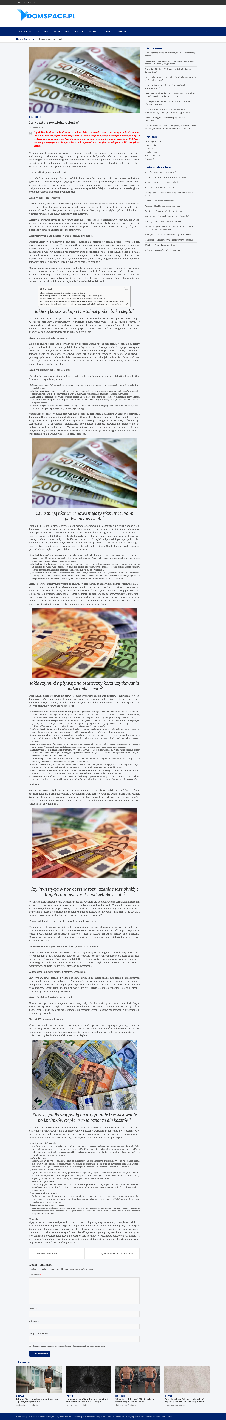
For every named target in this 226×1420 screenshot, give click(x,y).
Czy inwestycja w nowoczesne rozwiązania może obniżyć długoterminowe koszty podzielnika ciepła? (82, 301)
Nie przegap (24, 1362)
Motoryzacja (94, 31)
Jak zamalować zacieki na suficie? (166, 221)
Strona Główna (26, 31)
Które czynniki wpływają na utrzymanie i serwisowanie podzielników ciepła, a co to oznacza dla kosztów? (84, 304)
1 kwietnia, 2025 (170, 1405)
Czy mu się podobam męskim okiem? (116, 1253)
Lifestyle (79, 31)
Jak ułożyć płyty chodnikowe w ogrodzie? (174, 240)
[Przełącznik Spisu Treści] (125, 289)
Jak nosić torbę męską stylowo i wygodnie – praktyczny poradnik (38, 1400)
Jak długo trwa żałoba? (164, 201)
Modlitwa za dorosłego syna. (167, 206)
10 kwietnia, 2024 (36, 127)
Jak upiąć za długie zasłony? (163, 172)
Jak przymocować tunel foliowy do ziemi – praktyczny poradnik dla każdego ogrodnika (88, 1401)
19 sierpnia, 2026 (22, 1405)
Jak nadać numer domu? (166, 245)
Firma (67, 31)
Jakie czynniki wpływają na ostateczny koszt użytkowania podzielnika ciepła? (73, 298)
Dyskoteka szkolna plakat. (163, 187)
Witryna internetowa (38, 1333)
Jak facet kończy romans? (47, 1253)
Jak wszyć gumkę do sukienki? (167, 250)
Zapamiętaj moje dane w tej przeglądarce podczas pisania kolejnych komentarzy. (69, 1346)
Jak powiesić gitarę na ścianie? (169, 211)
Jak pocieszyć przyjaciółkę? (165, 182)
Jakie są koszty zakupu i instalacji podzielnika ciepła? (63, 293)
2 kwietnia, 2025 (121, 1405)
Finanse (57, 31)
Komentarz (35, 1275)
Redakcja (122, 31)
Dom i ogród (43, 31)
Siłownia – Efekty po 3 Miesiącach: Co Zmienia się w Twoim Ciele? (134, 1400)
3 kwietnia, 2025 (72, 1405)
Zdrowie (108, 31)
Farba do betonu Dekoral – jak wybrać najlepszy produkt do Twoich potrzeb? (184, 1400)
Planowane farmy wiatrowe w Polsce (169, 177)
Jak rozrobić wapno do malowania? (173, 216)
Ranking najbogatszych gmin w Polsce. (173, 235)
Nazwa (33, 1308)
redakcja (34, 1405)
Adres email (35, 1321)
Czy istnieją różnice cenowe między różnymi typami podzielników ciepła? (71, 296)
